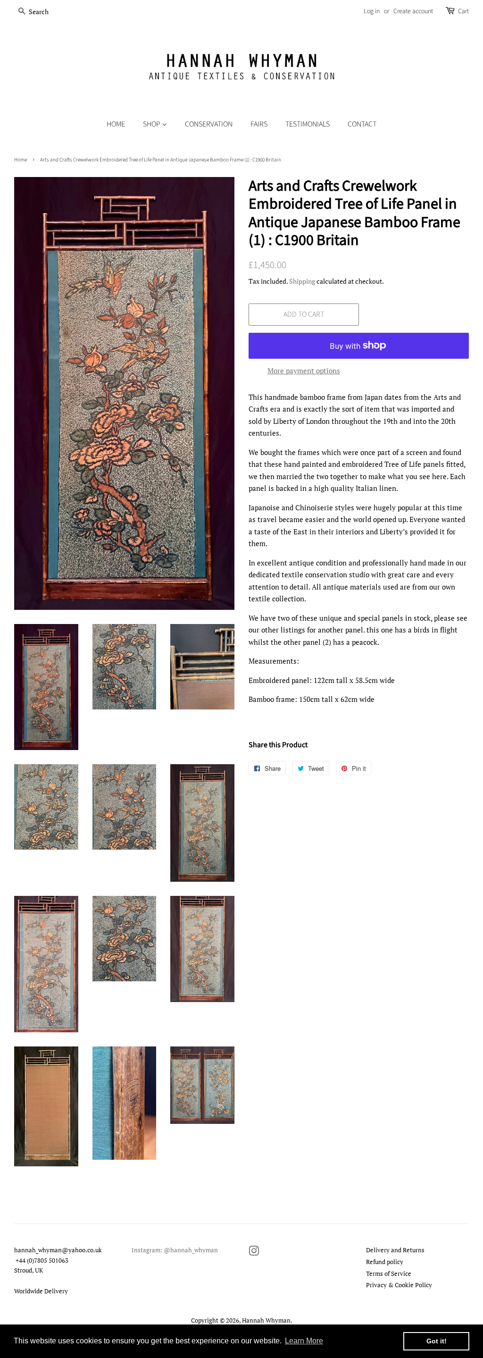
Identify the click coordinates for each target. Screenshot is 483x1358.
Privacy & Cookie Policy (399, 1285)
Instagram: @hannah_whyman (175, 1250)
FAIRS (258, 124)
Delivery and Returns (395, 1250)
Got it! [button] (436, 1341)
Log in (372, 11)
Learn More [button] (304, 1341)
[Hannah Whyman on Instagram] (254, 1253)
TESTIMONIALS (307, 124)
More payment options (303, 370)
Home (116, 124)
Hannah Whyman (266, 1320)
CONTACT (362, 124)
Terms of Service (388, 1274)
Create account (413, 11)
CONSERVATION (209, 124)
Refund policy (384, 1262)
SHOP (152, 124)
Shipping (302, 281)
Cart (463, 11)
